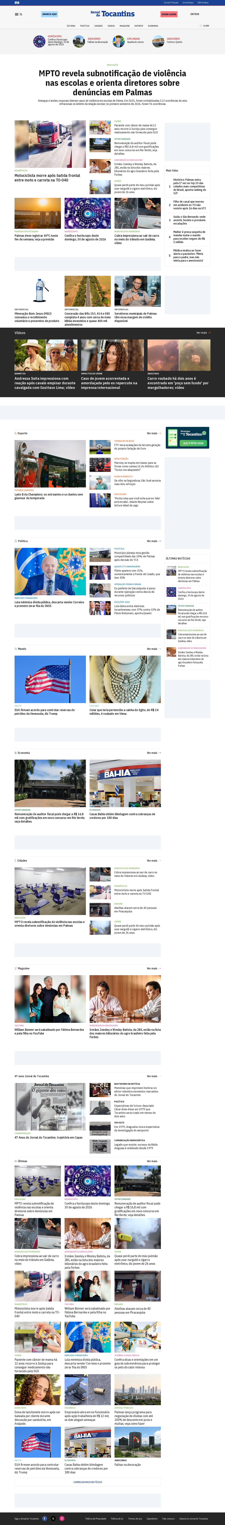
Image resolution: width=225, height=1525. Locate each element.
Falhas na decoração (98, 42)
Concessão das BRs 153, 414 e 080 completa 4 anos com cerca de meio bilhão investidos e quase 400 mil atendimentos (88, 319)
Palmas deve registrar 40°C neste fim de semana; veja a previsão (36, 237)
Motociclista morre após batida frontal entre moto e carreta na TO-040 (47, 177)
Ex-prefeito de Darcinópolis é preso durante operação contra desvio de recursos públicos (134, 592)
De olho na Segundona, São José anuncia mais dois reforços (137, 482)
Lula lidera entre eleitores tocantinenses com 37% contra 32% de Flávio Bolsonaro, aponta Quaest (137, 609)
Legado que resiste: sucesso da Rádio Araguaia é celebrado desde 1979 (136, 1146)
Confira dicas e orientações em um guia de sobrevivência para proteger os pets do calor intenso (137, 1363)
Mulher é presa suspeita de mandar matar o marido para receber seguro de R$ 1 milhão (189, 237)
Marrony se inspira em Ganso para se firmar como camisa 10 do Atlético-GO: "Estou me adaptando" (136, 466)
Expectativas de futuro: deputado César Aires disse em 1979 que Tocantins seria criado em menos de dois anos (135, 1111)
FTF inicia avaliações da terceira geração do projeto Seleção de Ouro (137, 446)
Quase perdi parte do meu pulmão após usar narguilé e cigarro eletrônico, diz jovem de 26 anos (137, 188)
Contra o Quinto (174, 42)
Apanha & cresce (135, 42)
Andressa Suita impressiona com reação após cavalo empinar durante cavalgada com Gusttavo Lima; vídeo (45, 383)
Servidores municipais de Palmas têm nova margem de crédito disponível (135, 317)
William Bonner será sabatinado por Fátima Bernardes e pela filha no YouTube (49, 1031)
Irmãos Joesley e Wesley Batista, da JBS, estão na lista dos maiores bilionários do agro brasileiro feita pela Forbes (136, 169)
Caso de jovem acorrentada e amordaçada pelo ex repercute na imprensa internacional (109, 383)
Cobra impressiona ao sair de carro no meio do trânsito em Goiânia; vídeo (136, 239)
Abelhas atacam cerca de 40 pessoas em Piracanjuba (135, 909)
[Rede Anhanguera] (17, 2)
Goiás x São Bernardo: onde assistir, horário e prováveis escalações (189, 220)
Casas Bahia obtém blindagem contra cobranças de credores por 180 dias (122, 816)
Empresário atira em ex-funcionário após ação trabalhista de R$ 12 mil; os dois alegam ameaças (87, 1416)
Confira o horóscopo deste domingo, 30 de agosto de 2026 (58, 42)
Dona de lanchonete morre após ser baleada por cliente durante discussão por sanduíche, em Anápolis (37, 1417)
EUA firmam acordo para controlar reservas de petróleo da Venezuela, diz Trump (45, 711)
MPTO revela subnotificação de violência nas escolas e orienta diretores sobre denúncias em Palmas (112, 82)
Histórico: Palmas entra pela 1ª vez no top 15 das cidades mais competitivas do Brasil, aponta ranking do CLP (189, 186)
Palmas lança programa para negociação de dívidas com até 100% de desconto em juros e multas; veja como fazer (133, 1417)
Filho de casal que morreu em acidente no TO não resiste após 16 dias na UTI (189, 205)
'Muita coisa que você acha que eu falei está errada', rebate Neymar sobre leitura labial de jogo (137, 502)
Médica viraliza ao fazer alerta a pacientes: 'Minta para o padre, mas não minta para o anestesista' (188, 255)
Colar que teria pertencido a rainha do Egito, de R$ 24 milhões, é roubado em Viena (124, 711)
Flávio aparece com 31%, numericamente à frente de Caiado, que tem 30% (137, 574)
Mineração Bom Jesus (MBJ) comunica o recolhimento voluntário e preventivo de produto (37, 317)
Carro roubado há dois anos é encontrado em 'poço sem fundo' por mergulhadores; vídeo (178, 383)
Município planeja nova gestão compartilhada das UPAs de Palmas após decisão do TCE (134, 556)
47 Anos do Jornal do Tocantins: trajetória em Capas (48, 1137)
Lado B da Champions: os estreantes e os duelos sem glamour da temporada (49, 496)
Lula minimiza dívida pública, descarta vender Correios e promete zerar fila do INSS (49, 604)
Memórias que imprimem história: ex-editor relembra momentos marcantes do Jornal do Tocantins (136, 1091)
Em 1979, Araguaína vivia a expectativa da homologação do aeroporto (136, 1128)
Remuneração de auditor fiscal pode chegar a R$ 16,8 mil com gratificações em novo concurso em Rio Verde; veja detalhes (136, 148)
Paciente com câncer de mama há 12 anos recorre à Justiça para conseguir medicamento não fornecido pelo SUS (136, 129)
